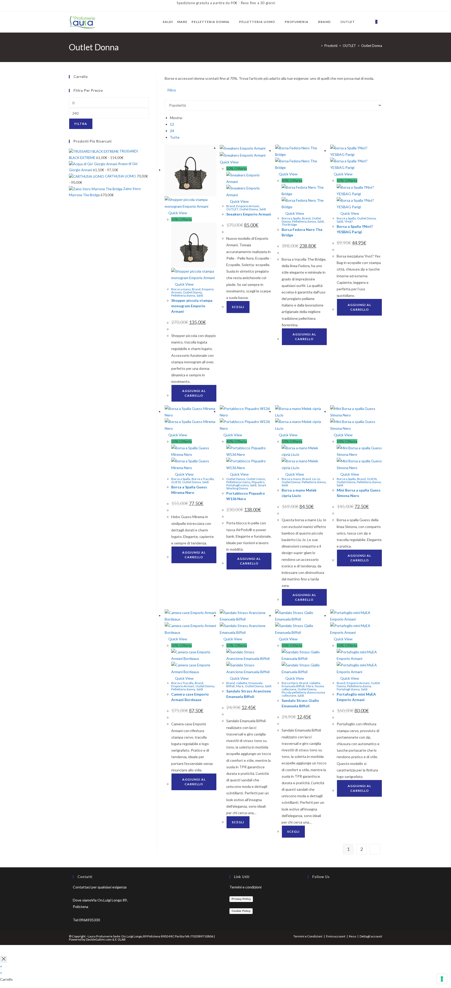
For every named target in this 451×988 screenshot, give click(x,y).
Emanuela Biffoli (293, 686)
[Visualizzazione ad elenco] (169, 97)
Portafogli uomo (237, 485)
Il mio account (335, 936)
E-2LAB (120, 939)
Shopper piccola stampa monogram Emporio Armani (191, 306)
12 (172, 124)
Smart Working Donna (246, 486)
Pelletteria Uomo (238, 482)
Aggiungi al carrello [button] (194, 393)
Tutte (175, 137)
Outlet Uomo (255, 479)
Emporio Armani (247, 206)
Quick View (177, 213)
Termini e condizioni (245, 887)
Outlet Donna (371, 46)
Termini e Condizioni (307, 936)
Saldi (200, 295)
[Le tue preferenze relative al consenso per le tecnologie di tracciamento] (442, 979)
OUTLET (232, 209)
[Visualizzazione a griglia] (166, 97)
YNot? (349, 221)
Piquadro (258, 482)
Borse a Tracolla (203, 479)
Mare (240, 686)
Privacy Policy (241, 899)
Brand (196, 289)
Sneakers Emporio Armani (248, 214)
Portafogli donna (348, 689)
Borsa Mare (290, 683)
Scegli (238, 307)
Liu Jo (316, 479)
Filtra (80, 124)
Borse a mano (181, 289)
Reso (352, 936)
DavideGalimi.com (98, 939)
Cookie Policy (241, 911)
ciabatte (241, 683)
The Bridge (289, 224)
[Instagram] (309, 902)
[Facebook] (309, 890)
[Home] (318, 46)
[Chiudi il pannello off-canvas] (3, 959)
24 (172, 130)
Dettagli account (371, 936)
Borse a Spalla (291, 218)
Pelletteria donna (183, 295)
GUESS (176, 482)
